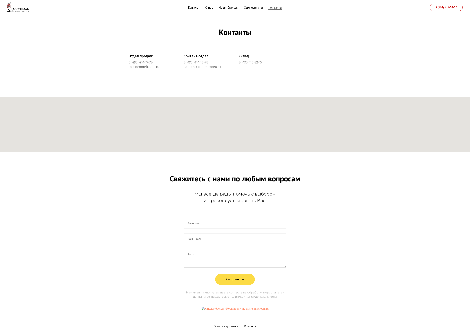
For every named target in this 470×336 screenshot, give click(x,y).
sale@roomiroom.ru (144, 67)
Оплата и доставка (226, 326)
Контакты (275, 7)
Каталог (194, 7)
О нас (209, 7)
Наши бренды (228, 7)
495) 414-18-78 (197, 62)
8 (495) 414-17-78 (141, 62)
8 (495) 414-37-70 (446, 7)
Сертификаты (253, 7)
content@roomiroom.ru (202, 67)
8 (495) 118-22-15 (250, 62)
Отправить (235, 279)
